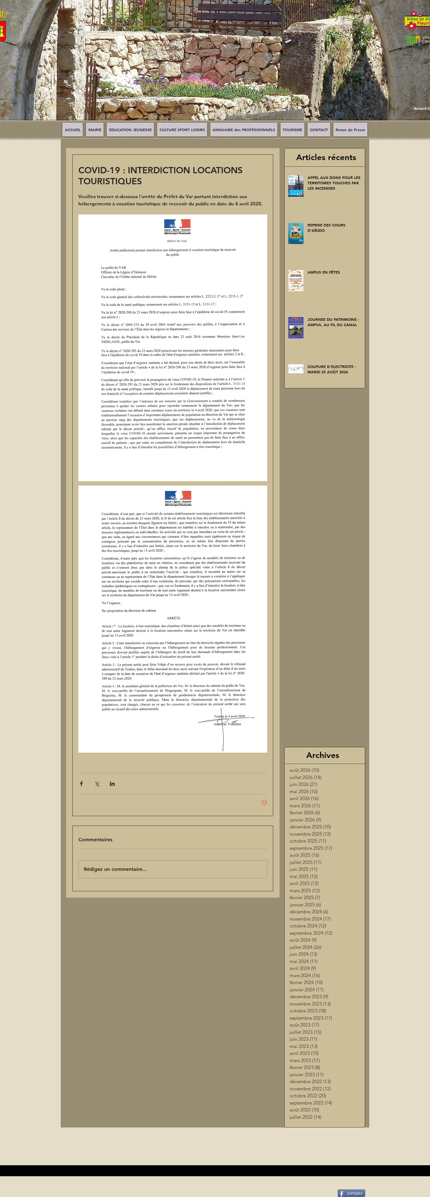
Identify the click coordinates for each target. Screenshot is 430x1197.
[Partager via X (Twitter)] (97, 784)
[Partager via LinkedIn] (112, 784)
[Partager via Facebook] (81, 784)
